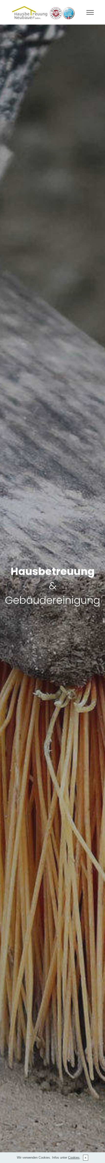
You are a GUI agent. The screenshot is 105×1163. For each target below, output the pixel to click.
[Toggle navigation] (90, 12)
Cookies (74, 1157)
